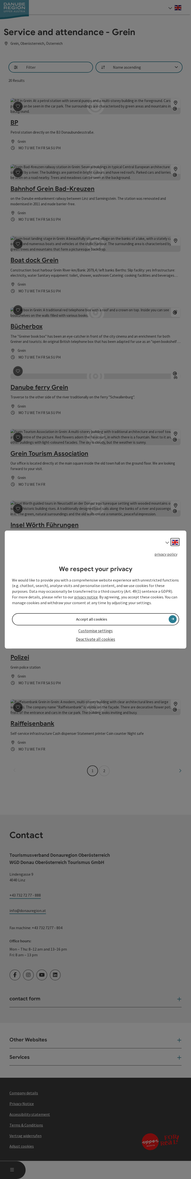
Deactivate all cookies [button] (95, 639)
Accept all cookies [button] (91, 619)
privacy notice (86, 596)
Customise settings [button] (95, 631)
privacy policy (165, 554)
